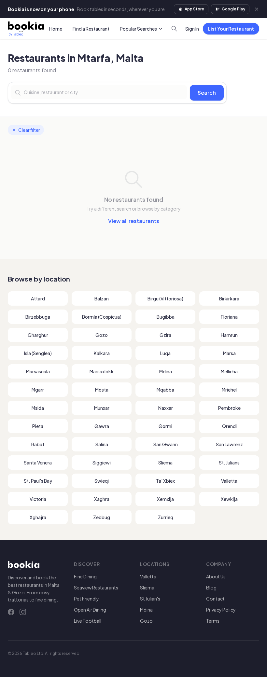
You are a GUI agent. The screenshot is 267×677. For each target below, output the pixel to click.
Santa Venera (38, 462)
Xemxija (165, 499)
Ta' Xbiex (165, 481)
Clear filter (29, 130)
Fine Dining (85, 576)
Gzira (165, 335)
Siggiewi (101, 462)
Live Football (87, 621)
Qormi (165, 426)
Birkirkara (229, 298)
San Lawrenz (229, 444)
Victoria (38, 499)
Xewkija (229, 499)
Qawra (101, 426)
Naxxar (165, 408)
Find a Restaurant (91, 29)
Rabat (37, 444)
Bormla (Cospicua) (101, 317)
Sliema (165, 462)
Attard (38, 298)
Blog (211, 587)
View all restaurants (133, 220)
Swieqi (101, 481)
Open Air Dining (90, 610)
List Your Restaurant (231, 29)
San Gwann (165, 444)
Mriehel (229, 390)
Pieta (37, 426)
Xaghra (101, 499)
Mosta (101, 390)
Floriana (229, 317)
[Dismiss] (256, 9)
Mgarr (38, 390)
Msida (38, 408)
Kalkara (102, 353)
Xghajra (38, 517)
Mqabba (165, 390)
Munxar (101, 408)
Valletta (229, 481)
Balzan (101, 298)
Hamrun (229, 335)
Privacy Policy (221, 610)
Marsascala (38, 371)
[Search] (174, 29)
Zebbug (101, 517)
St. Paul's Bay (38, 481)
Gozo (101, 335)
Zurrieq (165, 517)
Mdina (165, 371)
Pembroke (229, 408)
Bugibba (166, 317)
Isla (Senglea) (38, 353)
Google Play (233, 9)
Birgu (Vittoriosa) (165, 298)
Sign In (192, 29)
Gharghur (38, 335)
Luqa (165, 353)
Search (207, 92)
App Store (194, 9)
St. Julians (229, 462)
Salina (101, 444)
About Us (216, 576)
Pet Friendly (86, 598)
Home (55, 29)
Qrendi (229, 426)
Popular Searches (138, 29)
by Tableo (15, 34)
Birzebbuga (37, 317)
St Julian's (150, 598)
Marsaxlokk (102, 371)
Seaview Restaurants (96, 587)
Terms (212, 621)
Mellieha (229, 371)
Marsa (229, 353)
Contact (215, 598)
